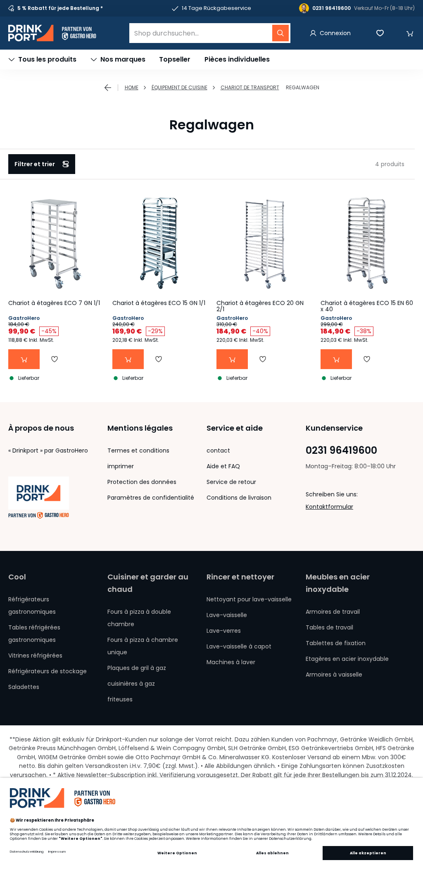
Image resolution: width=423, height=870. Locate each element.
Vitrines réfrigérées (35, 655)
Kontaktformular (329, 507)
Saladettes (23, 687)
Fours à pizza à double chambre (139, 618)
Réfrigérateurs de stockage (47, 671)
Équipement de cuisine (179, 87)
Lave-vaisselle (227, 615)
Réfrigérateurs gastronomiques (32, 605)
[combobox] (209, 33)
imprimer (120, 466)
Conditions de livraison (239, 497)
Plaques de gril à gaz (136, 668)
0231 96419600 (341, 450)
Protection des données (141, 482)
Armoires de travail (333, 612)
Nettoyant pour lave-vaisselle (249, 599)
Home (131, 87)
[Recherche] (280, 33)
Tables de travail (329, 627)
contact (218, 450)
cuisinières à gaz (131, 683)
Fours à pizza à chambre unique (142, 646)
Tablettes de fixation (336, 643)
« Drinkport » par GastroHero (48, 450)
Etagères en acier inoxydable (347, 659)
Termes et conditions (138, 450)
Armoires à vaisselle (334, 674)
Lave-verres (224, 631)
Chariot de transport (250, 87)
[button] (410, 33)
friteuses (120, 699)
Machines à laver (231, 662)
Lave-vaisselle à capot (239, 646)
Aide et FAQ (223, 466)
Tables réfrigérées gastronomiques (34, 633)
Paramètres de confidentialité (150, 497)
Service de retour (231, 482)
